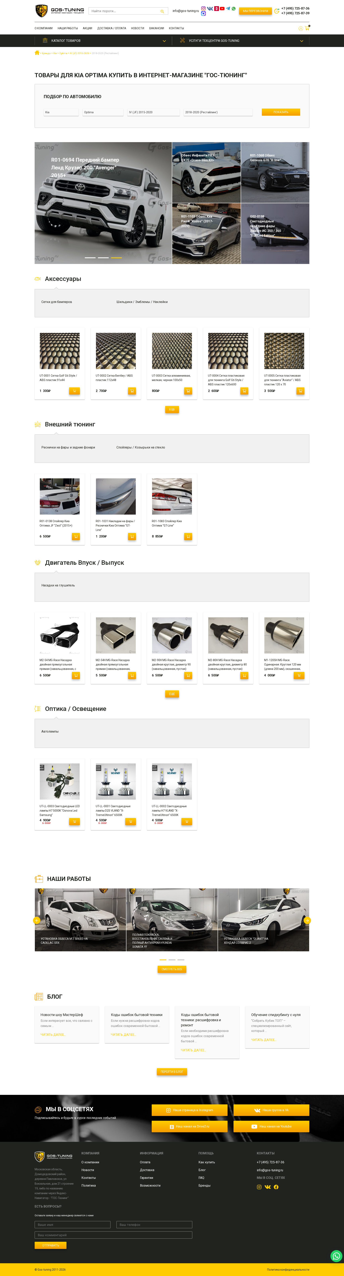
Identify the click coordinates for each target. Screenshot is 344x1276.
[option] (103, 203)
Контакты (176, 28)
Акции (87, 28)
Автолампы (50, 731)
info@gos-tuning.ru (186, 11)
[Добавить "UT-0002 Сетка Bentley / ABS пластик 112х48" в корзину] (132, 391)
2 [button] (103, 257)
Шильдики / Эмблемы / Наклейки (142, 302)
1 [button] (90, 257)
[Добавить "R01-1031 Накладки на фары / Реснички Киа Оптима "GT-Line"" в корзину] (132, 536)
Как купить (206, 1162)
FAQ (201, 1178)
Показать (281, 112)
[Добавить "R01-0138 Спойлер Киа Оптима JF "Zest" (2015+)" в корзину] (76, 536)
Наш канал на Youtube (276, 1126)
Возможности (150, 1185)
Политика (88, 1185)
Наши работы (68, 28)
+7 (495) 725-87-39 (295, 13)
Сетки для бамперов (56, 302)
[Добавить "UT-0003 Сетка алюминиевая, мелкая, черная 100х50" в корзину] (188, 391)
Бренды (204, 1185)
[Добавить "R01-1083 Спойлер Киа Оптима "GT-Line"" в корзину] (188, 536)
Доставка (147, 1170)
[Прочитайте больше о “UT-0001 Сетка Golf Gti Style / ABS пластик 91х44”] (74, 391)
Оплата (145, 1162)
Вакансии (156, 28)
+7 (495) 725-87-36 (295, 8)
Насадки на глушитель (58, 585)
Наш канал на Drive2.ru (192, 1126)
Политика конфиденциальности (288, 1269)
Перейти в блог (172, 1071)
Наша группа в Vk (276, 1110)
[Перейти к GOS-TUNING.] (37, 54)
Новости (137, 28)
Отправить (50, 1245)
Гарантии (146, 1178)
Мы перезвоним (255, 11)
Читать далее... (53, 1035)
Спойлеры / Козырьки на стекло (140, 447)
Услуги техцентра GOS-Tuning (214, 41)
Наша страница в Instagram (193, 1110)
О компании (44, 28)
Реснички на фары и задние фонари (68, 447)
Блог (202, 1170)
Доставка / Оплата (111, 28)
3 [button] (116, 257)
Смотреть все (172, 969)
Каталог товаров (65, 41)
